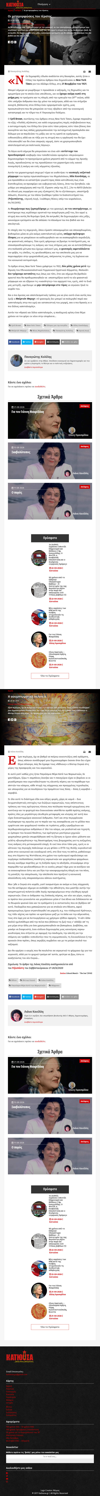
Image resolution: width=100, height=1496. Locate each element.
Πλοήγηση (43, 4)
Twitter (28, 342)
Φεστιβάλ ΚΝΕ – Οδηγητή (17, 1441)
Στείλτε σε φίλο (70, 342)
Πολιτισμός (11, 1392)
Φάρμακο (55, 985)
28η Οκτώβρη (12, 1438)
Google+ (40, 342)
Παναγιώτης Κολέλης (19, 71)
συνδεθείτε (40, 386)
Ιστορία (9, 1403)
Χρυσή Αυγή (84, 331)
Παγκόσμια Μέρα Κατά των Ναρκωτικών (28, 985)
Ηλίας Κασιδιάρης (80, 325)
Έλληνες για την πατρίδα (56, 325)
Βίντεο (9, 1407)
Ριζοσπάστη (18, 968)
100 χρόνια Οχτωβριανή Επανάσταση (22, 1429)
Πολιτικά (10, 1389)
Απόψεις (9, 1400)
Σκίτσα (9, 1410)
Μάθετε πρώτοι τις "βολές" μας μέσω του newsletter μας (32, 1452)
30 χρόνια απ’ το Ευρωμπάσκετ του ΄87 (23, 1432)
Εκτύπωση (54, 342)
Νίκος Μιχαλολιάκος (41, 331)
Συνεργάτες (11, 1415)
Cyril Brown (16, 325)
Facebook (15, 342)
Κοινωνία (10, 1394)
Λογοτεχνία (11, 1397)
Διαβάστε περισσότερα (33, 367)
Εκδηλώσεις (11, 1412)
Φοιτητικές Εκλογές (14, 1435)
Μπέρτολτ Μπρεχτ (19, 331)
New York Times (33, 325)
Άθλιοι (14, 980)
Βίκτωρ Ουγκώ (28, 980)
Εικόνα (63, 973)
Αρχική (9, 1386)
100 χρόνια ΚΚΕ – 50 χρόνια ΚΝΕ (20, 1427)
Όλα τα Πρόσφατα (50, 676)
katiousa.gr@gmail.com (16, 1374)
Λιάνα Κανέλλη (16, 752)
